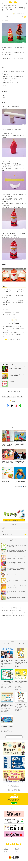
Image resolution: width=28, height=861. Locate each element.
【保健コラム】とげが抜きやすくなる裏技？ (15, 574)
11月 (16, 610)
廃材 (21, 396)
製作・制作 (14, 5)
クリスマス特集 (11, 381)
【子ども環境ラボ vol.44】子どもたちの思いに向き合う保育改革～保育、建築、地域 (7, 683)
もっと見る (14, 736)
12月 (3, 394)
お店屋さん (15, 615)
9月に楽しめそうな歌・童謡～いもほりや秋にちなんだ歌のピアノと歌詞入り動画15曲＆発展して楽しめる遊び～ (17, 551)
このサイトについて (6, 848)
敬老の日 (20, 610)
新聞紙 (24, 612)
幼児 (18, 396)
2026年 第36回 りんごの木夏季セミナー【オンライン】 (7, 727)
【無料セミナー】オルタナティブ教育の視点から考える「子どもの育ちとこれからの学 (7, 705)
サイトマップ (18, 851)
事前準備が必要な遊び (10, 314)
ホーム (3, 5)
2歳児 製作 (14, 607)
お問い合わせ (18, 848)
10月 (7, 612)
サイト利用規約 (5, 851)
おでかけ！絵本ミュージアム (20, 704)
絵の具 (3, 610)
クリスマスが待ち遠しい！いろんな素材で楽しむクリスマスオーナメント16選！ (17, 367)
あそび (6, 5)
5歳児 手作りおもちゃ (6, 607)
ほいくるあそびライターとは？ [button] (13, 339)
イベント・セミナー (7, 534)
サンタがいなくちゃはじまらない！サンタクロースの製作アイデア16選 (17, 375)
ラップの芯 (4, 396)
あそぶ (3, 528)
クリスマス (14, 394)
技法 (18, 607)
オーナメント (8, 394)
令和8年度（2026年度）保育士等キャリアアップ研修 (21, 682)
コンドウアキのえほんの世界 (20, 660)
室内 (15, 396)
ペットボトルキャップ (17, 612)
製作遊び (9, 5)
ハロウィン (12, 610)
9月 (10, 612)
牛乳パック (21, 615)
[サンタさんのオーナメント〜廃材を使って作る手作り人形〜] (14, 274)
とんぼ (3, 612)
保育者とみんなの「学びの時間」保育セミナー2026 (7, 661)
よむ (3, 531)
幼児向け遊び (8, 312)
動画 (11, 396)
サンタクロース (21, 394)
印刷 (22, 16)
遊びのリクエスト (5, 849)
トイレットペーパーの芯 (6, 615)
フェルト (22, 607)
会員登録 (17, 849)
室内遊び (17, 312)
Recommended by (18, 486)
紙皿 (7, 610)
